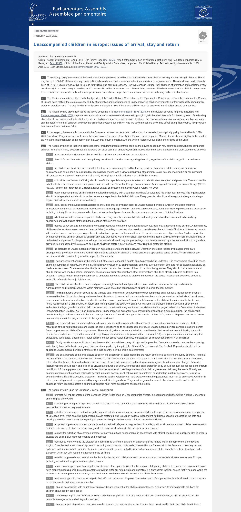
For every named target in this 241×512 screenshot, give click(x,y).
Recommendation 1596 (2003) (130, 111)
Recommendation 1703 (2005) (57, 115)
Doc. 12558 (56, 63)
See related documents (47, 31)
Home (32, 24)
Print (203, 41)
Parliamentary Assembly (68, 11)
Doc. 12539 (109, 59)
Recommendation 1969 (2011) (90, 66)
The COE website (203, 12)
